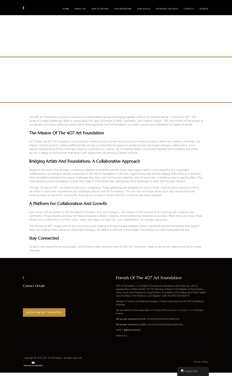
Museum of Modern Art (180, 310)
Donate (203, 9)
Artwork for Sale (167, 9)
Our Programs (123, 9)
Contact (189, 9)
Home (66, 9)
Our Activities (100, 9)
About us (80, 9)
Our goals (143, 9)
